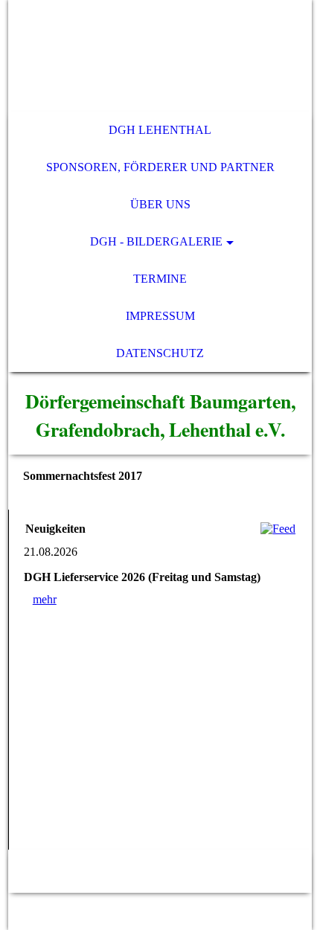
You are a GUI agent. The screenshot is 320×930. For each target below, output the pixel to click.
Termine (160, 278)
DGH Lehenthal (160, 130)
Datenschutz (160, 353)
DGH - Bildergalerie (156, 241)
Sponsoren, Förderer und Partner (160, 167)
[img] (160, 56)
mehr (45, 599)
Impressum (160, 316)
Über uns (160, 204)
